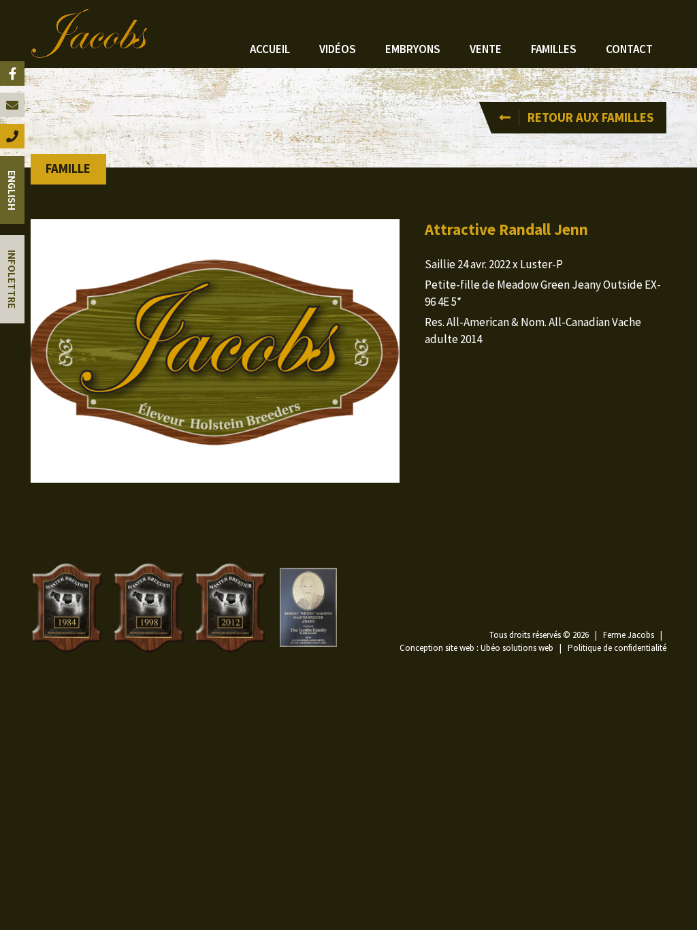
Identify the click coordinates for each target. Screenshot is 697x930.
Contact (629, 49)
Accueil (270, 49)
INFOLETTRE (12, 279)
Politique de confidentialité (617, 648)
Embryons (412, 49)
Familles (554, 49)
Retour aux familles (590, 117)
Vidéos (337, 49)
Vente (486, 49)
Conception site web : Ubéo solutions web (476, 648)
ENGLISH (12, 190)
